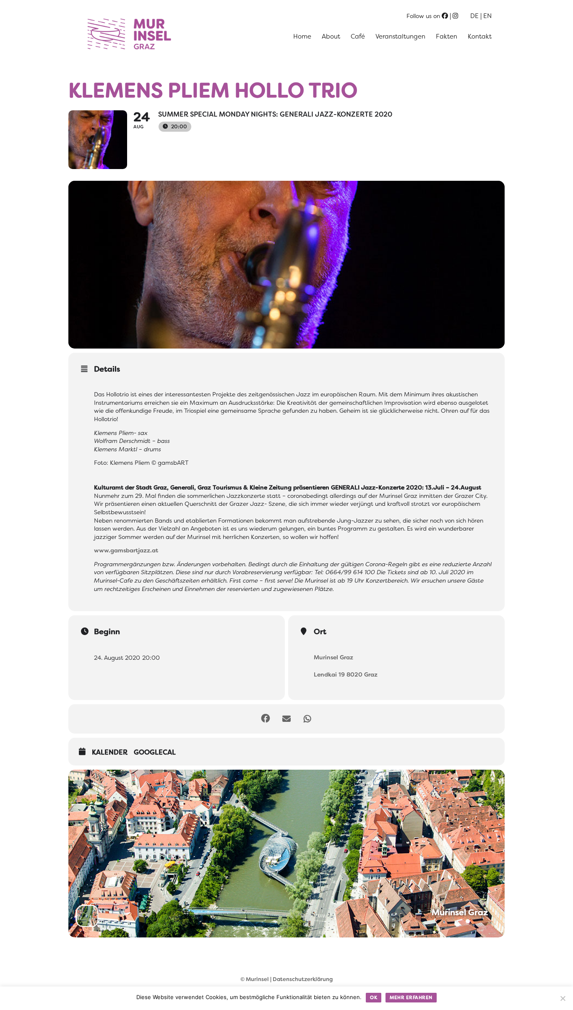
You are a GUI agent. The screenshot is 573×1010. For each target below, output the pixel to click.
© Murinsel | (256, 979)
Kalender (110, 752)
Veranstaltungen (400, 36)
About (331, 36)
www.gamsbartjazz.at (126, 550)
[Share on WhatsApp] (307, 718)
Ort (320, 631)
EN (487, 16)
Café (358, 36)
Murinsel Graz (333, 657)
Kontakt (480, 36)
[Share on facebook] (265, 718)
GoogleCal (155, 752)
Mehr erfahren (411, 997)
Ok (373, 997)
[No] (562, 998)
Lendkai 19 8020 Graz (346, 674)
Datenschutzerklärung (303, 979)
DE (474, 16)
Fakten (446, 36)
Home (302, 36)
